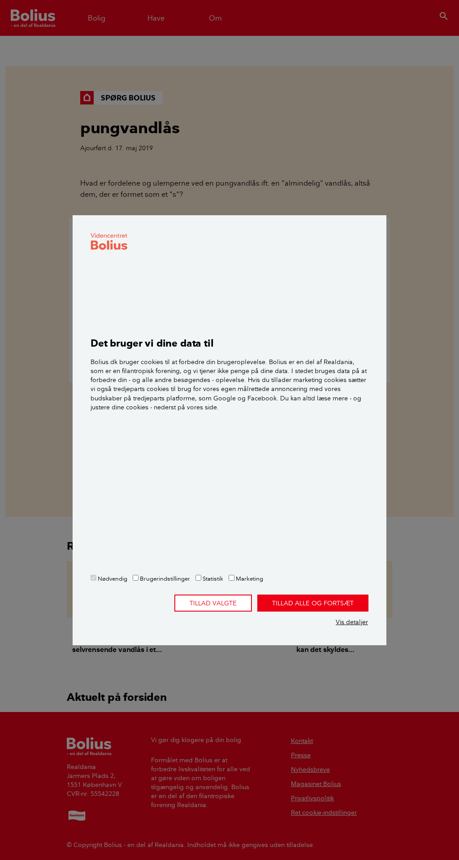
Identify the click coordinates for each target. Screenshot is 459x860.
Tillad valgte (213, 603)
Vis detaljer (352, 622)
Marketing (248, 578)
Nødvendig (111, 578)
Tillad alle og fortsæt (313, 603)
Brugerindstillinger (164, 578)
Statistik (212, 578)
